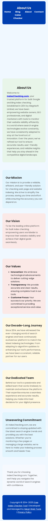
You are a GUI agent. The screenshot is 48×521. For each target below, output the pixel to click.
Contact (39, 11)
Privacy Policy (24, 512)
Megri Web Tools (32, 509)
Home (7, 11)
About (28, 11)
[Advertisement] (24, 51)
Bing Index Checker (17, 15)
